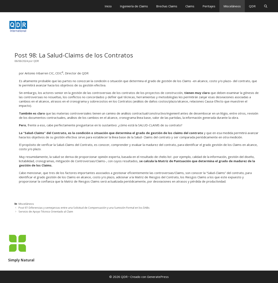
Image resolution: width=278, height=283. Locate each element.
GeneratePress (158, 277)
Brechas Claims (166, 6)
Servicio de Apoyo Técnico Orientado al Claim (46, 211)
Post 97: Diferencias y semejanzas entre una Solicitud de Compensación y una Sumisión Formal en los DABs (84, 207)
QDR (252, 6)
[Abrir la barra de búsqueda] (266, 6)
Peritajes (208, 6)
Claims (189, 6)
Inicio (108, 6)
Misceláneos (232, 6)
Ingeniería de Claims (134, 6)
